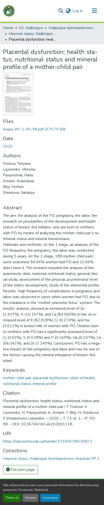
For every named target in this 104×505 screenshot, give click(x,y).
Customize (50, 498)
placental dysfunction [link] (50, 378)
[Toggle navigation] (94, 10)
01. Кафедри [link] (31, 27)
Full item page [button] (22, 469)
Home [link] (8, 27)
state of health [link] (82, 378)
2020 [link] (8, 146)
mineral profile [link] (45, 383)
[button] (9, 11)
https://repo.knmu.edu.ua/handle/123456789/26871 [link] (47, 441)
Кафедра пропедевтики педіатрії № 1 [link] (73, 27)
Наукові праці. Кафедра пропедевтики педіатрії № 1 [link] (33, 33)
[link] (52, 129)
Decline (30, 498)
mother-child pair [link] (17, 378)
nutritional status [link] (17, 383)
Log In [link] (77, 11)
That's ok (12, 498)
